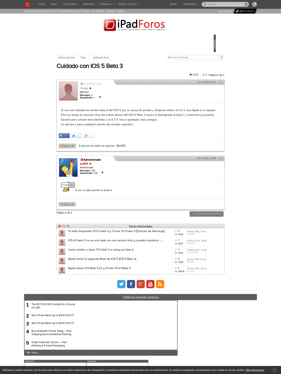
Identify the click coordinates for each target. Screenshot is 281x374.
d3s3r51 (149, 159)
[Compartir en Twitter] (105, 149)
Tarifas (120, 11)
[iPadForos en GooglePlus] (141, 328)
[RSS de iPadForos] (160, 328)
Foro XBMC (173, 285)
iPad (111, 57)
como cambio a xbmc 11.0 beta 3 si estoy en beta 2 (129, 275)
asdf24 (112, 177)
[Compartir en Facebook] (92, 149)
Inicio (42, 4)
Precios (85, 11)
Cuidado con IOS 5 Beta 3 (118, 71)
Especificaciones (69, 11)
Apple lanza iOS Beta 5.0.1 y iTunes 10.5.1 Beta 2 (128, 306)
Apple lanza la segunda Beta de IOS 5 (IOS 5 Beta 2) (131, 291)
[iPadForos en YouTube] (150, 328)
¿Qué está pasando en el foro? (41, 11)
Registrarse (203, 4)
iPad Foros (140, 25)
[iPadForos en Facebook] (131, 328)
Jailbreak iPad (129, 57)
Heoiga (112, 93)
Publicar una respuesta (178, 228)
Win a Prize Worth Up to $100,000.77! (92, 359)
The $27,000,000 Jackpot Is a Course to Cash (93, 350)
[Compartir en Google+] (117, 149)
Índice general (95, 57)
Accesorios (98, 11)
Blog (54, 4)
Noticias (171, 254)
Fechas (110, 11)
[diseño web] (244, 11)
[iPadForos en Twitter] (121, 328)
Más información (255, 370)
